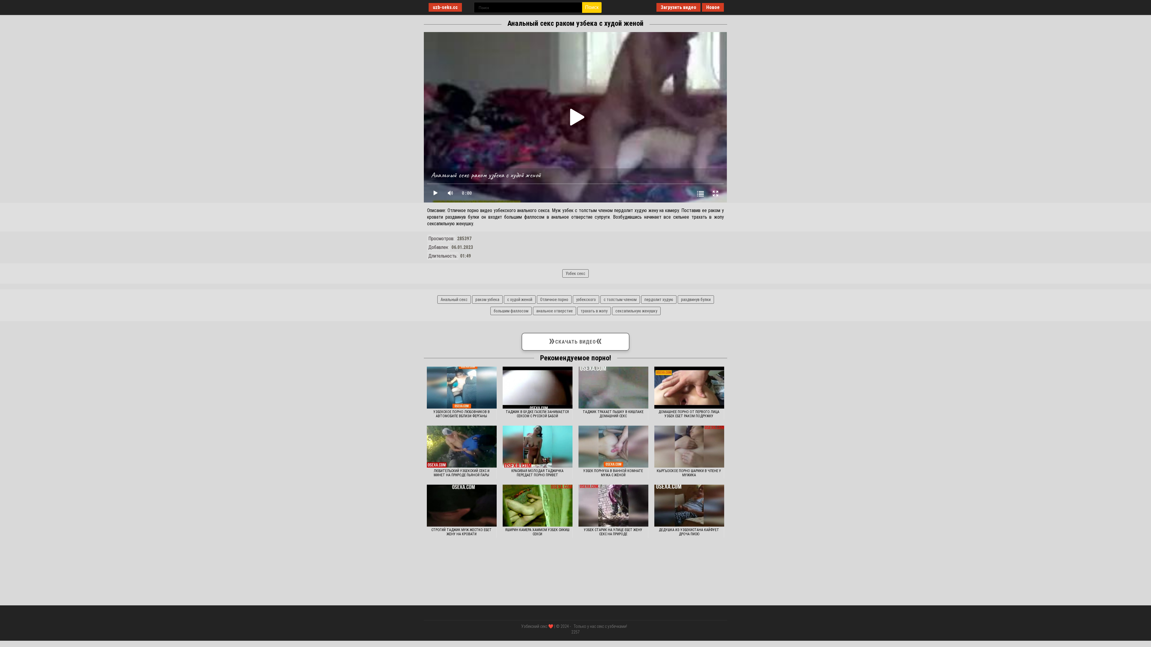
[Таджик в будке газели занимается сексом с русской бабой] (538, 388)
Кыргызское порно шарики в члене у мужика (689, 473)
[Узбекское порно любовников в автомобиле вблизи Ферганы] (462, 388)
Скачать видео (575, 340)
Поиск (592, 7)
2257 (575, 632)
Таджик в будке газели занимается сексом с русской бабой (537, 414)
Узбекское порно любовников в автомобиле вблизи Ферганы (461, 414)
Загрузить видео (678, 7)
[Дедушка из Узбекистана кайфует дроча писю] (689, 506)
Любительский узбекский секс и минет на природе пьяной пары (461, 473)
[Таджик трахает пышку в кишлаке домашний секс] (613, 388)
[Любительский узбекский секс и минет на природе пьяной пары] (462, 447)
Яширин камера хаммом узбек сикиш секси (537, 532)
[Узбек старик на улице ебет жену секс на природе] (613, 506)
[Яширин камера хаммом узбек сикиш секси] (538, 506)
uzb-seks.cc (445, 7)
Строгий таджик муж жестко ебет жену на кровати (461, 532)
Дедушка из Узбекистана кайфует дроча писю (689, 532)
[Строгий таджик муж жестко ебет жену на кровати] (462, 506)
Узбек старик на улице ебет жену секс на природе (613, 532)
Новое (713, 7)
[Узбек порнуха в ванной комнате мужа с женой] (613, 447)
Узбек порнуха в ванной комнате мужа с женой (613, 473)
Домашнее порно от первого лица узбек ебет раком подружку (689, 414)
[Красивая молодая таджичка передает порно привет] (538, 447)
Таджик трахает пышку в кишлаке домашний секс (613, 414)
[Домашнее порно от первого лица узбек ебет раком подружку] (689, 388)
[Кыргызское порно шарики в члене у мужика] (689, 447)
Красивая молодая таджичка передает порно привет (537, 473)
